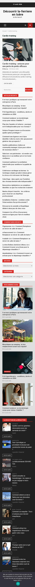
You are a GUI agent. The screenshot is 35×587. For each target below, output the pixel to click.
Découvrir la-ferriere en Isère (17, 12)
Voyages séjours (9, 339)
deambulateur (7, 253)
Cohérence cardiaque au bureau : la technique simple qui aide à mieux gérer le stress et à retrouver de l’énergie (17, 173)
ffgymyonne (6, 226)
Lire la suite (8, 83)
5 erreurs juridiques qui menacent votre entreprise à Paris (17, 299)
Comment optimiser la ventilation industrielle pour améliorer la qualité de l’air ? (16, 164)
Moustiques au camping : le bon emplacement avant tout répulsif (17, 331)
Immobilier (7, 371)
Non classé (16, 509)
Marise (6, 69)
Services (6, 308)
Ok (18, 583)
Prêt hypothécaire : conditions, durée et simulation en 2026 (17, 362)
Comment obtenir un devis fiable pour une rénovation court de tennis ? (21, 497)
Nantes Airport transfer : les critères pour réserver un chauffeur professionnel (16, 193)
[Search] (25, 25)
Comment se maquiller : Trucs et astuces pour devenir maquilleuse (22, 514)
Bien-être (7, 58)
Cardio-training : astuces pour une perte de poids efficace (17, 50)
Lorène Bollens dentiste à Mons (14, 245)
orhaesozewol (7, 232)
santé (14, 474)
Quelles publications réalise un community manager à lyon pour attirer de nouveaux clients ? (16, 147)
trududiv (5, 239)
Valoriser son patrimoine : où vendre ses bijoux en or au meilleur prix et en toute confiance (17, 156)
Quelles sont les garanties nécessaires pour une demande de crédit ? (21, 428)
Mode (5, 403)
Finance (15, 424)
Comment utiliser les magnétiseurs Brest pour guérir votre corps (20, 530)
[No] (33, 579)
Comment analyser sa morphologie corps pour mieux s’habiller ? (17, 394)
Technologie (17, 459)
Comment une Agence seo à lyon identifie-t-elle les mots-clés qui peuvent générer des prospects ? (17, 139)
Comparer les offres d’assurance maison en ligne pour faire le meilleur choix (16, 214)
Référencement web (30, 25)
